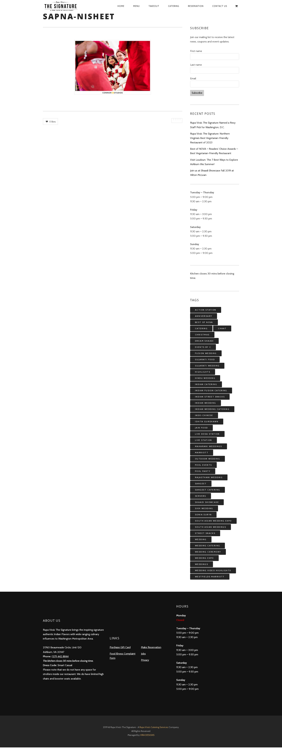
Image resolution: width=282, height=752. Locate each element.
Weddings (201, 564)
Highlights (202, 372)
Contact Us (219, 6)
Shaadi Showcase (207, 502)
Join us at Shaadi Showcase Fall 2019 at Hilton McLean (212, 172)
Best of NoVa (204, 322)
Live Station (203, 440)
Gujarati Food (205, 359)
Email (193, 78)
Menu (136, 6)
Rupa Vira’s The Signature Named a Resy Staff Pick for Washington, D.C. (212, 125)
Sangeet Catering (207, 489)
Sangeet (201, 483)
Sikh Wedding (204, 508)
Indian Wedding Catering (212, 409)
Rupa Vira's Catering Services (154, 727)
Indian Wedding (205, 403)
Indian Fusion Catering (211, 390)
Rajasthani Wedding (209, 477)
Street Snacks (205, 533)
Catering (173, 6)
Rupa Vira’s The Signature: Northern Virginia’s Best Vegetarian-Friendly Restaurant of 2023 (210, 138)
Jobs (143, 653)
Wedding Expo (204, 558)
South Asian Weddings (210, 527)
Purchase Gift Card (120, 647)
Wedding (201, 539)
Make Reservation (151, 647)
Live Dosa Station (207, 434)
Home (121, 6)
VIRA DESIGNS (147, 735)
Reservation (196, 6)
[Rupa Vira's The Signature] (64, 6)
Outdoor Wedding (207, 458)
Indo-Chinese (204, 415)
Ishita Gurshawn (206, 421)
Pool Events (203, 465)
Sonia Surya (203, 514)
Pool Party (202, 471)
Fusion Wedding (206, 353)
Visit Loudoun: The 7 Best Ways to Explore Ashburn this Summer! (214, 162)
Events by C (203, 347)
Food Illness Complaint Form (122, 656)
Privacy (145, 660)
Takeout (154, 6)
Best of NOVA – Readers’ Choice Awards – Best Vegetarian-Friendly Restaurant (214, 151)
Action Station (205, 310)
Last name (196, 64)
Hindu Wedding (205, 378)
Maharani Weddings (208, 446)
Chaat (222, 328)
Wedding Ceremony (208, 552)
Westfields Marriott (210, 576)
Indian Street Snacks (210, 396)
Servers (200, 496)
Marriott (201, 452)
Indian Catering (206, 384)
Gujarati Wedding (207, 365)
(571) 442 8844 (60, 656)
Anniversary (203, 316)
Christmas (202, 334)
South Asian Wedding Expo (213, 521)
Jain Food (201, 427)
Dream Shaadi (204, 341)
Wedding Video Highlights (213, 570)
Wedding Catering (207, 545)
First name (196, 51)
